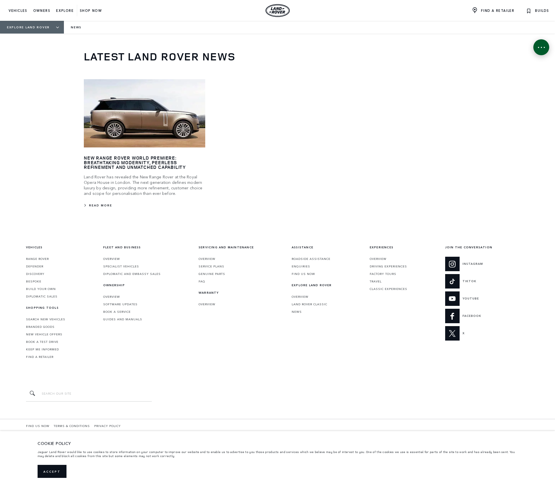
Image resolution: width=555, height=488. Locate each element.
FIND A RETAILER (39, 357)
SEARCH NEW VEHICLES (45, 319)
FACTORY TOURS (383, 274)
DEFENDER (34, 266)
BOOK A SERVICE (117, 312)
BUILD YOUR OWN (41, 289)
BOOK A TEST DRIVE (42, 342)
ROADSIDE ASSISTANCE (311, 259)
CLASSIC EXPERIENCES (388, 289)
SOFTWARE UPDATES (120, 304)
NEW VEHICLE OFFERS (44, 334)
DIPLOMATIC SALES (42, 296)
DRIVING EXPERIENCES (388, 266)
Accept (52, 471)
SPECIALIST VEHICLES (121, 266)
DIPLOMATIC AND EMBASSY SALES (132, 274)
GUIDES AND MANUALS (122, 319)
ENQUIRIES (301, 266)
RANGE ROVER (37, 259)
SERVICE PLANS (211, 266)
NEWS (297, 312)
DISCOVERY (35, 274)
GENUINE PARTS (212, 274)
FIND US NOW (303, 274)
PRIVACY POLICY (107, 426)
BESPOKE (33, 281)
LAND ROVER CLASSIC (309, 304)
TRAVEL (376, 281)
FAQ (202, 281)
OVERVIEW (111, 259)
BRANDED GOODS (40, 327)
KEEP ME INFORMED (42, 349)
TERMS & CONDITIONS (72, 426)
